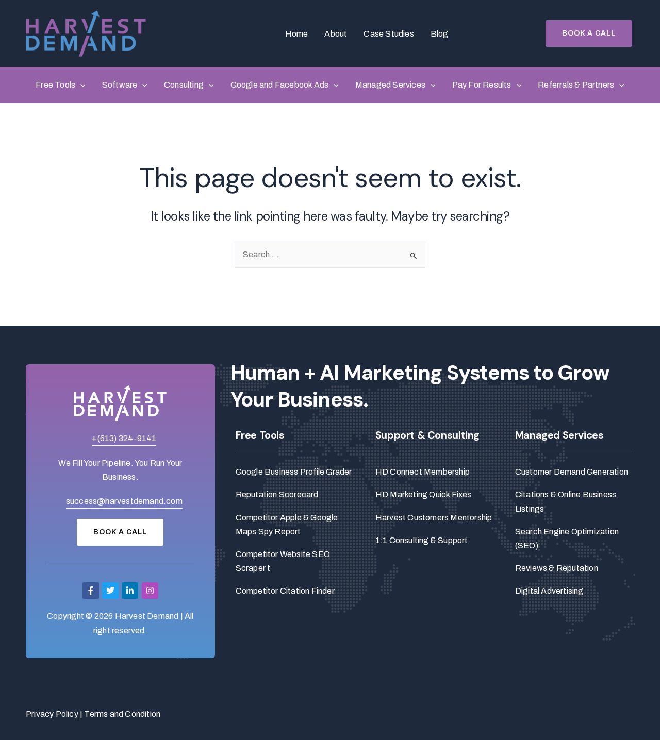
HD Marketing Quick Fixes (423, 494)
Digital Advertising (549, 590)
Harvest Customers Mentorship (433, 517)
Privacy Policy (52, 714)
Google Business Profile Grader (294, 471)
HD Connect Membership (422, 471)
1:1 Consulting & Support (421, 540)
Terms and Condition (122, 714)
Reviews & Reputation (556, 568)
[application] (80, 85)
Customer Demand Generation (571, 471)
